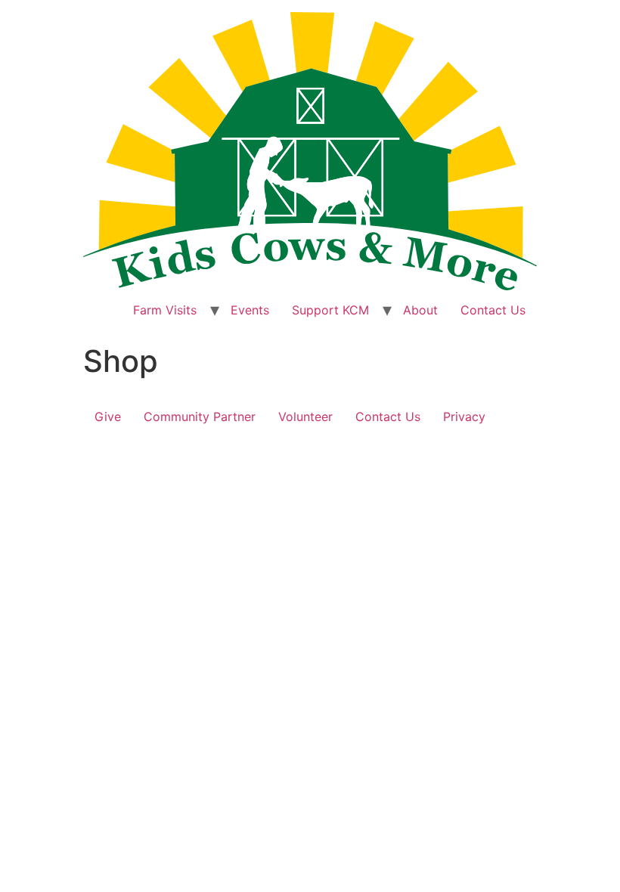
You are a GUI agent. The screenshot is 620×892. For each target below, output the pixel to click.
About (420, 309)
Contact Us (492, 309)
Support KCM (330, 309)
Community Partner (200, 416)
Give (108, 416)
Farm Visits (165, 309)
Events (250, 309)
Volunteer (305, 416)
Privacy (464, 416)
